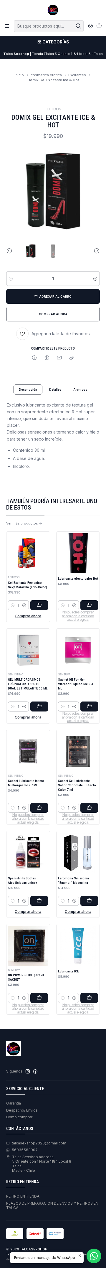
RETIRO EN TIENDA (22, 1196)
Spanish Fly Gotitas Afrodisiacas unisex (22, 880)
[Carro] (99, 26)
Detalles (55, 389)
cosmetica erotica (46, 75)
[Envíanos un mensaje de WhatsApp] (94, 1256)
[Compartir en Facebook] (34, 358)
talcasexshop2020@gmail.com (39, 1143)
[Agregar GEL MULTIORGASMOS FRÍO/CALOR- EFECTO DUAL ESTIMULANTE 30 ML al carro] (39, 706)
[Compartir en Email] (59, 358)
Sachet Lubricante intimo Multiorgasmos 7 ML (26, 783)
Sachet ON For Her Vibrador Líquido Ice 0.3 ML (75, 683)
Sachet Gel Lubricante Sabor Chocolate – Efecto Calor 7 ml (77, 785)
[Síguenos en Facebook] (35, 1071)
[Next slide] (95, 251)
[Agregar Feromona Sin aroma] (89, 901)
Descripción (28, 389)
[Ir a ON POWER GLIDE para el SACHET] (28, 946)
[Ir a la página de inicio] (53, 10)
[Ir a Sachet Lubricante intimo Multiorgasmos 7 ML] (28, 751)
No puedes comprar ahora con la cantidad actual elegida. (78, 616)
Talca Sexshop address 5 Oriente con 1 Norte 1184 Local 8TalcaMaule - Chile (41, 1164)
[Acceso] (90, 26)
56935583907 (25, 1150)
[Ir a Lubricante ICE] (78, 946)
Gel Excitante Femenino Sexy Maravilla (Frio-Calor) (27, 585)
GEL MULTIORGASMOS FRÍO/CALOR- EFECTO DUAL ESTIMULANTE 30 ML (28, 683)
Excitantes (77, 75)
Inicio (19, 75)
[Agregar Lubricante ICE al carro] (89, 998)
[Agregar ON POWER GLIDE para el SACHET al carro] (39, 998)
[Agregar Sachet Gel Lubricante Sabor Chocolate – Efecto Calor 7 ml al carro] (89, 808)
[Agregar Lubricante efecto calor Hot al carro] (89, 605)
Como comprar (19, 1117)
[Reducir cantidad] (10, 279)
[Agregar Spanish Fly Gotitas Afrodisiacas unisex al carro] (39, 901)
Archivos (80, 389)
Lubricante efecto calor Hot (78, 578)
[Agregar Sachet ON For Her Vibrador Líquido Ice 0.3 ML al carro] (89, 706)
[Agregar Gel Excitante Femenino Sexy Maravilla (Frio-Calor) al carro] (39, 605)
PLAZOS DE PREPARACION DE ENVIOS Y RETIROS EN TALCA (52, 1205)
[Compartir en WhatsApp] (46, 358)
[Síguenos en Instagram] (27, 1071)
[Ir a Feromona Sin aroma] (78, 853)
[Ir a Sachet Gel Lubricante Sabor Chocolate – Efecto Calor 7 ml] (78, 751)
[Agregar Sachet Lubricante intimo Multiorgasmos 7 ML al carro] (39, 808)
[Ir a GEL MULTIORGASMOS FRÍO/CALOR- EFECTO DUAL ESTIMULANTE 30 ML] (28, 650)
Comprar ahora (28, 616)
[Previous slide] (10, 251)
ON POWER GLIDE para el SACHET (26, 977)
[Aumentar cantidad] (95, 279)
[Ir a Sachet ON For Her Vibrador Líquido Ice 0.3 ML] (78, 650)
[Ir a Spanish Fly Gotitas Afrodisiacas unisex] (28, 853)
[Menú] (7, 26)
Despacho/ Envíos (22, 1110)
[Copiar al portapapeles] (72, 358)
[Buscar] (79, 26)
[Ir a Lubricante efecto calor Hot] (78, 553)
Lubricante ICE (68, 971)
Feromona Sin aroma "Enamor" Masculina (73, 880)
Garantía (13, 1103)
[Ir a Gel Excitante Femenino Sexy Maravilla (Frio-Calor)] (28, 553)
